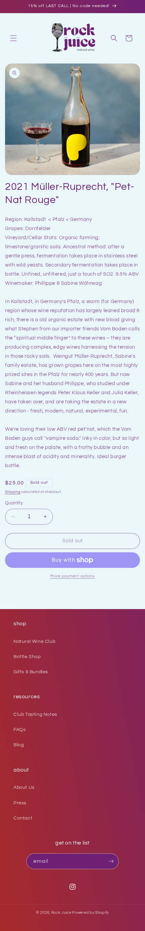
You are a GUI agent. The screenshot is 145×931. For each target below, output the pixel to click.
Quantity (14, 503)
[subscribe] (111, 861)
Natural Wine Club (34, 641)
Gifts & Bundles (30, 672)
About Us (24, 787)
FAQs (19, 729)
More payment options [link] (72, 576)
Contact (22, 818)
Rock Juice (61, 912)
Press (20, 803)
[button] (13, 38)
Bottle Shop (27, 656)
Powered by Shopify (90, 912)
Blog (18, 745)
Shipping (13, 492)
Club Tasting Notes (35, 714)
